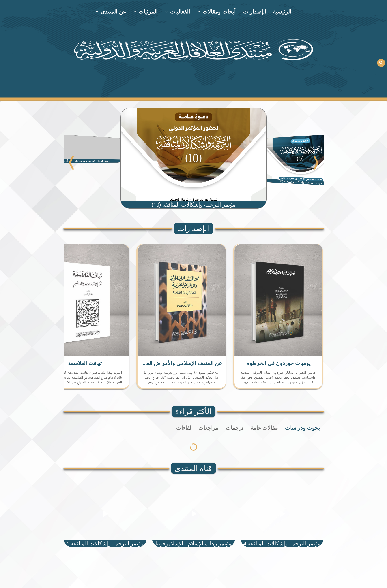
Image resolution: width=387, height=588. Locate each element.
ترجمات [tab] (234, 428)
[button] (217, 11)
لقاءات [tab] (183, 428)
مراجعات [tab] (208, 428)
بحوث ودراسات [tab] (302, 428)
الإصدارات (254, 12)
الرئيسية (282, 12)
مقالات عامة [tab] (264, 428)
